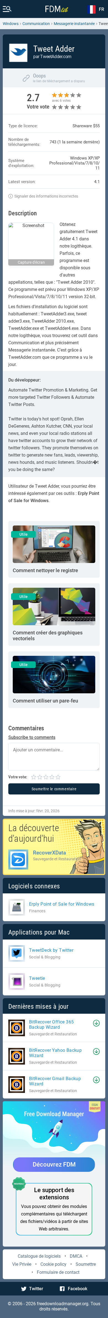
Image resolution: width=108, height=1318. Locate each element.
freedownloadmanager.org (62, 1303)
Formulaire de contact (58, 1272)
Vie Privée (21, 1264)
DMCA (76, 1256)
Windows (11, 24)
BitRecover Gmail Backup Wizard (55, 1081)
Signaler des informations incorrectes (46, 196)
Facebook (77, 1288)
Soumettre (86, 1264)
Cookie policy (53, 1264)
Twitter (36, 1288)
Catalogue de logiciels (39, 1256)
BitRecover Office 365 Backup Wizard (51, 1024)
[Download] (96, 1023)
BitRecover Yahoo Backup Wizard (55, 1053)
